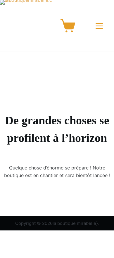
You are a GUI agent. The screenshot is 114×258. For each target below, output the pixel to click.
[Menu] (100, 26)
